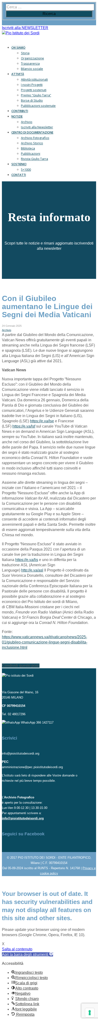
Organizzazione (32, 58)
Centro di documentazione (32, 132)
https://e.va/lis (26, 560)
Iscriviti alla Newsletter (37, 127)
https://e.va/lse (42, 421)
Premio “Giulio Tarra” (36, 95)
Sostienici (18, 164)
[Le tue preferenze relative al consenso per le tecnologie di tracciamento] (89, 1012)
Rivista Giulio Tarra (34, 159)
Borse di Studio (32, 100)
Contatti (18, 175)
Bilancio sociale (32, 68)
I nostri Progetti (32, 84)
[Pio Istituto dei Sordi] (20, 33)
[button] (27, 954)
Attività (17, 74)
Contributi (19, 111)
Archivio (26, 122)
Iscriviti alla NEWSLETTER (25, 28)
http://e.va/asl (32, 570)
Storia (25, 53)
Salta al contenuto (17, 949)
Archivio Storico (32, 143)
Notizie (17, 116)
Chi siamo (18, 48)
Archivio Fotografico (35, 138)
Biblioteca (28, 148)
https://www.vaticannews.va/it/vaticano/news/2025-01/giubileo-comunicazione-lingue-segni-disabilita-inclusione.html (44, 642)
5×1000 (26, 169)
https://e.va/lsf (23, 426)
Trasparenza (30, 63)
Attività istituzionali (34, 79)
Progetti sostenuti (33, 90)
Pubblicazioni (30, 153)
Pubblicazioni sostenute (38, 105)
